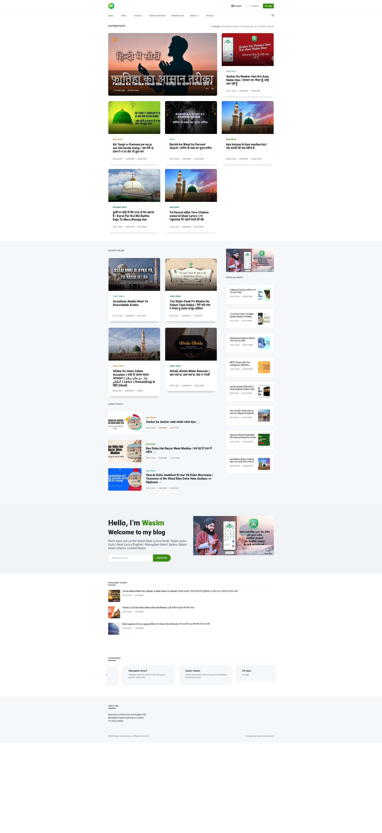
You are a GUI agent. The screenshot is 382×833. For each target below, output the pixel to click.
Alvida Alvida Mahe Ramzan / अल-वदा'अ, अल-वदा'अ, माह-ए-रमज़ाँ (190, 372)
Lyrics (110, 16)
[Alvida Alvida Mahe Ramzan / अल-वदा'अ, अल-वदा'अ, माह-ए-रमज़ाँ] (191, 344)
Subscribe (162, 558)
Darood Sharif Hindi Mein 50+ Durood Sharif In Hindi (243, 436)
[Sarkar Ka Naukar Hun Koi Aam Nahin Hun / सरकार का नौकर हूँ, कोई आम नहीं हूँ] (248, 49)
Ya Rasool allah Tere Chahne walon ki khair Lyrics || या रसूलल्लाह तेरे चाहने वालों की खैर (189, 216)
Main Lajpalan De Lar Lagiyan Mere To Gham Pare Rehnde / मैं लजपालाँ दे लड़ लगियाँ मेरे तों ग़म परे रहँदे (166, 624)
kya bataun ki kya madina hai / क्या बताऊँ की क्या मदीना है (246, 146)
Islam (123, 16)
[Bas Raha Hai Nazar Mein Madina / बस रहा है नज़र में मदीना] (124, 451)
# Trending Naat (246, 27)
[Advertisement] (89, 787)
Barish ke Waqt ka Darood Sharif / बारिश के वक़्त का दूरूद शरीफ (191, 146)
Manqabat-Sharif (123, 670)
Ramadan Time (177, 16)
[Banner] (250, 260)
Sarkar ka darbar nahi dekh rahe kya (171, 422)
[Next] (212, 89)
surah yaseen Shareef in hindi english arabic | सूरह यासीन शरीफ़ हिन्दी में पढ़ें (242, 389)
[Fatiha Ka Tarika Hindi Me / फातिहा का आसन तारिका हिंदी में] (162, 64)
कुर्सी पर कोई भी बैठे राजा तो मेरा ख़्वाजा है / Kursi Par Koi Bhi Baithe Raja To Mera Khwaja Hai (133, 216)
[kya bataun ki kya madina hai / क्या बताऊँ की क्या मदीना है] (248, 117)
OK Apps (209, 16)
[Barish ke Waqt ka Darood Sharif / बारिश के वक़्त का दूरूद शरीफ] (191, 117)
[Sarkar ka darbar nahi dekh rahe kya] (124, 422)
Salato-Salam (178, 670)
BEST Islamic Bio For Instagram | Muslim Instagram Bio (240, 365)
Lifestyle (137, 16)
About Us (194, 16)
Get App (268, 6)
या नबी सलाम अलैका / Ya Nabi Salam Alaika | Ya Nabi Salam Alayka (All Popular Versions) (242, 318)
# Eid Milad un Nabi (229, 27)
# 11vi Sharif (260, 27)
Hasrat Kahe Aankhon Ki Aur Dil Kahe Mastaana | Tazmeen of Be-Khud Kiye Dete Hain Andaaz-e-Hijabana (179, 478)
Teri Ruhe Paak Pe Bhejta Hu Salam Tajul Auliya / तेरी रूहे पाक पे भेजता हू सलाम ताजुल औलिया (190, 305)
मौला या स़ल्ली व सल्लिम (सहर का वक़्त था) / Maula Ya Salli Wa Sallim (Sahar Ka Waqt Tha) (242, 414)
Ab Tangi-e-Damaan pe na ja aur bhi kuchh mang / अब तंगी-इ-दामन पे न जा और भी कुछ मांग (133, 148)
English (238, 6)
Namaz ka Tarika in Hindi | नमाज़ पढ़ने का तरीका (242, 339)
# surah (270, 27)
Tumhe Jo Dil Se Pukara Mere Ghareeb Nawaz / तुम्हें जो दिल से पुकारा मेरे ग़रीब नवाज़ (158, 607)
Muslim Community (157, 16)
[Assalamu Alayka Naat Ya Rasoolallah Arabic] (134, 274)
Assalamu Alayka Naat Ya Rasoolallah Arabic (130, 303)
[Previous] (207, 89)
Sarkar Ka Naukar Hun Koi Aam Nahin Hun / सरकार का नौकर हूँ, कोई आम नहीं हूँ (247, 80)
